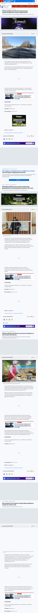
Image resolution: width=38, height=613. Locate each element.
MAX (22, 132)
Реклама (35, 3)
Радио (31, 3)
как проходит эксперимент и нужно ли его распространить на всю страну (22, 97)
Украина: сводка (22, 6)
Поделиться (33, 33)
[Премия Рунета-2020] (14, 1)
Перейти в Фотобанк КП (16, 383)
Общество (15, 274)
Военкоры (16, 6)
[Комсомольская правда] (8, 1)
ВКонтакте (11, 132)
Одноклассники (17, 132)
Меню (1, 1)
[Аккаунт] (36, 1)
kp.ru (33, 136)
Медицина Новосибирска (30, 6)
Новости (3, 331)
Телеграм (6, 132)
